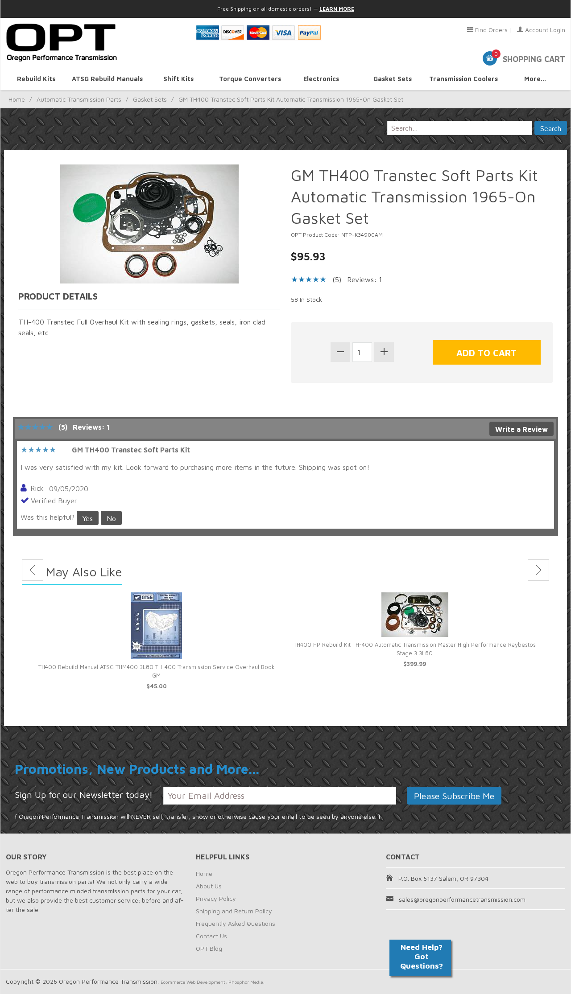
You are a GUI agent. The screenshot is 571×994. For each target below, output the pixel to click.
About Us (209, 886)
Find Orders (490, 29)
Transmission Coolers (463, 78)
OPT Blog (209, 948)
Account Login (544, 29)
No (111, 518)
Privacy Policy (216, 898)
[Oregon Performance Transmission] (95, 43)
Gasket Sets (392, 78)
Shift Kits (178, 78)
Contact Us (211, 936)
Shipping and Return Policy (234, 911)
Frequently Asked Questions (235, 923)
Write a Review (521, 429)
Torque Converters (250, 78)
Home (16, 99)
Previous (32, 570)
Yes (88, 518)
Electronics (321, 78)
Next (538, 570)
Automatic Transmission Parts (79, 99)
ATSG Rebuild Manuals (107, 78)
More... (535, 78)
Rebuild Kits (36, 78)
